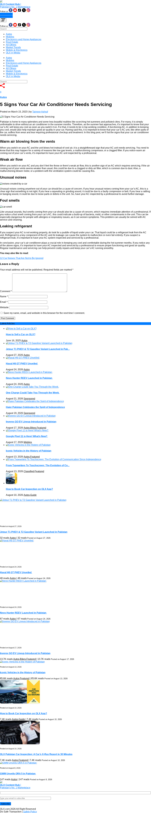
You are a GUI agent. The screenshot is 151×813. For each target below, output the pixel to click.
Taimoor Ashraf (40, 111)
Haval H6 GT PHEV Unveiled (22, 363)
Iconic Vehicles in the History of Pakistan (28, 451)
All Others (11, 44)
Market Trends (13, 47)
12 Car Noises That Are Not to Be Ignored (21, 258)
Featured (41, 427)
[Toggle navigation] (3, 20)
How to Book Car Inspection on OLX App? (29, 489)
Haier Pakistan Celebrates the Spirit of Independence (35, 407)
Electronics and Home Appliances (23, 39)
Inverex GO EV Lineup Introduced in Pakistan (31, 421)
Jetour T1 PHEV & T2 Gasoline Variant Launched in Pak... (38, 349)
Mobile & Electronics (16, 50)
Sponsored (29, 398)
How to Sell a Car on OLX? (20, 334)
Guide (33, 495)
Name (4, 296)
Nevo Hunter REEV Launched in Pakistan (29, 378)
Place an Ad (6, 14)
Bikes (33, 427)
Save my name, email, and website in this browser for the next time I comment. (44, 313)
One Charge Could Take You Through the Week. (32, 392)
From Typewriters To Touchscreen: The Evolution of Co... (37, 465)
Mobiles (10, 36)
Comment (6, 291)
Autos (9, 34)
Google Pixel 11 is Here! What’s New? (27, 436)
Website (4, 307)
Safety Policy (30, 811)
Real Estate (12, 42)
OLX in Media (13, 52)
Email (4, 302)
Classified (29, 471)
